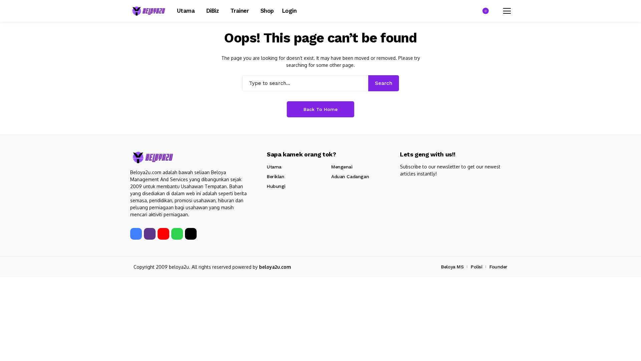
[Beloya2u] (148, 11)
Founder (498, 266)
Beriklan (275, 176)
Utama (274, 166)
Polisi (476, 266)
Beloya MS (452, 266)
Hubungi (276, 186)
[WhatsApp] (177, 234)
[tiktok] (191, 234)
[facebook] (136, 234)
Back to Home (320, 109)
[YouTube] (163, 234)
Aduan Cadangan (350, 176)
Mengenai (342, 166)
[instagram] (150, 234)
